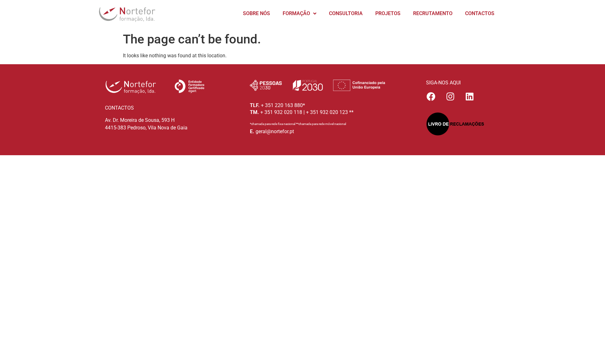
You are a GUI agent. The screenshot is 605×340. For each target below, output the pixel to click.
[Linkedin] (469, 96)
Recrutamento (432, 13)
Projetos (387, 13)
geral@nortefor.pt (275, 131)
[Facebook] (431, 96)
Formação (296, 13)
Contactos (479, 13)
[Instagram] (450, 96)
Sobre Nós (256, 13)
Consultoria (346, 13)
